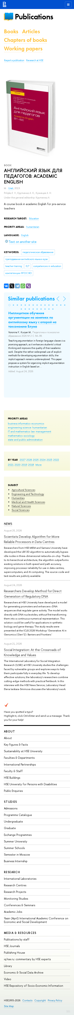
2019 (24, 464)
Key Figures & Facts (16, 744)
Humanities (18, 498)
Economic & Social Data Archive (23, 972)
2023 (49, 459)
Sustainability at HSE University (23, 751)
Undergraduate (13, 821)
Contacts (27, 1000)
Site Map (9, 1006)
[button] (9, 305)
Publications (34, 17)
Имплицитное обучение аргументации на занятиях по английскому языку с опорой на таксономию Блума (32, 319)
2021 (11, 464)
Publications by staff (16, 939)
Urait (10, 188)
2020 (18, 464)
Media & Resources (20, 933)
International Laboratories (20, 879)
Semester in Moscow (17, 854)
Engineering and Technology (28, 494)
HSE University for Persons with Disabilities (30, 784)
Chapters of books (25, 39)
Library (8, 966)
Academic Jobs (13, 912)
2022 (56, 459)
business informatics (19, 423)
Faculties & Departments (19, 758)
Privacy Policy (55, 1000)
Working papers (23, 48)
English (25, 235)
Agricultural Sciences (23, 490)
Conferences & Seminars (19, 905)
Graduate (10, 828)
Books (11, 31)
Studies (10, 802)
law (33, 431)
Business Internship (15, 861)
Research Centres (15, 885)
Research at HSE (34, 60)
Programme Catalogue (18, 815)
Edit (68, 1011)
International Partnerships (20, 764)
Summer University (15, 841)
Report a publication (14, 60)
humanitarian (39, 427)
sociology (29, 435)
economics (37, 423)
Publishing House (14, 952)
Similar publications (31, 298)
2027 (22, 459)
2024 (43, 459)
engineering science (19, 427)
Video (7, 979)
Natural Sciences (21, 506)
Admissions (10, 808)
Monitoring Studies (16, 898)
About (9, 731)
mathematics (15, 435)
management (43, 431)
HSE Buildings (12, 777)
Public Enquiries (13, 791)
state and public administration (25, 439)
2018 (31, 464)
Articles (31, 31)
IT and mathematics (19, 431)
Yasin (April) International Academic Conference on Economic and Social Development (36, 920)
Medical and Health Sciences (28, 502)
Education (34, 218)
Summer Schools (14, 848)
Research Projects (15, 892)
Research (12, 872)
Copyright (40, 1000)
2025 (36, 459)
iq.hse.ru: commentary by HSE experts (27, 959)
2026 (29, 459)
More (39, 464)
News (8, 524)
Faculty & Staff (13, 771)
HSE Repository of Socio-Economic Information (33, 986)
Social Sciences (20, 510)
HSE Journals (12, 946)
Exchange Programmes (18, 835)
